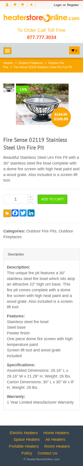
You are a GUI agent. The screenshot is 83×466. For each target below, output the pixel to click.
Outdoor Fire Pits (41, 231)
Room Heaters (57, 446)
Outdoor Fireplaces (31, 63)
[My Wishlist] (15, 5)
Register (73, 5)
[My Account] (7, 5)
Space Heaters (27, 439)
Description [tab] (16, 254)
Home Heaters (56, 433)
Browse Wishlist (7, 213)
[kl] (8, 88)
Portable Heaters (24, 446)
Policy (26, 453)
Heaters (8, 63)
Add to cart (52, 199)
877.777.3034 (41, 37)
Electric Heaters (24, 433)
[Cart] (23, 5)
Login (58, 5)
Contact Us (47, 453)
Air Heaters (55, 439)
